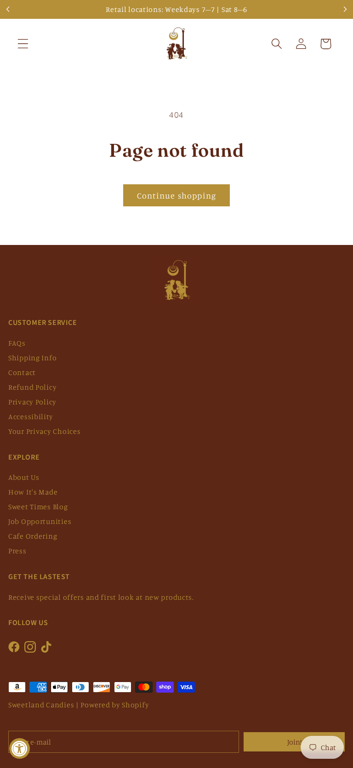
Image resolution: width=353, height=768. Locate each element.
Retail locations (134, 9)
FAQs (17, 342)
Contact (22, 372)
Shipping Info (32, 357)
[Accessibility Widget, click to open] (19, 748)
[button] (23, 44)
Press (17, 550)
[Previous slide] (8, 9)
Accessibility (30, 416)
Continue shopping (176, 195)
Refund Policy (32, 387)
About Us (24, 477)
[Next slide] (344, 9)
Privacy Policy (32, 401)
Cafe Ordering (32, 535)
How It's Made (32, 491)
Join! (294, 741)
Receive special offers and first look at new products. (101, 597)
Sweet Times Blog (38, 506)
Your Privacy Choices (44, 431)
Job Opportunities (39, 521)
